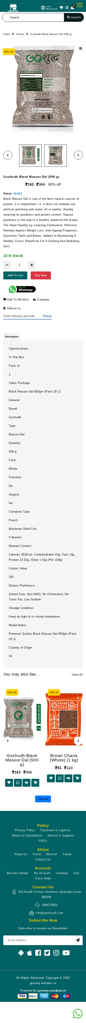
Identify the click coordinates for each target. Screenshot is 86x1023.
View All (77, 674)
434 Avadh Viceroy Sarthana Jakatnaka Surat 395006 (49, 894)
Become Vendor (18, 873)
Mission (52, 854)
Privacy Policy (25, 830)
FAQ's (43, 840)
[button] (7, 155)
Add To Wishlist (17, 299)
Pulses (20, 34)
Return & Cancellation (27, 835)
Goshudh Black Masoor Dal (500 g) (51, 34)
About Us (20, 854)
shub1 (17, 193)
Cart (76, 873)
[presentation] (7, 741)
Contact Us (43, 859)
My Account (42, 873)
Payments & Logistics (56, 830)
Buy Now (41, 275)
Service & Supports (60, 835)
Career (67, 854)
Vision (37, 854)
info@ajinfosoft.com (50, 913)
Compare (42, 299)
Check (47, 316)
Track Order (43, 878)
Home (6, 34)
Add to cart (15, 275)
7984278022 (49, 905)
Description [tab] (12, 336)
